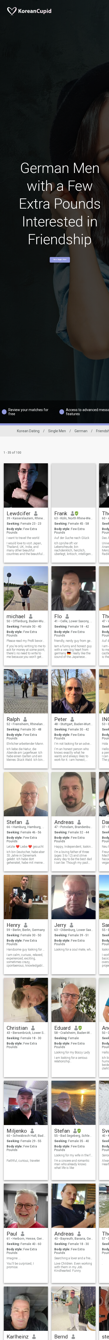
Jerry (60, 925)
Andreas (64, 822)
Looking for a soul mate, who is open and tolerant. (73, 949)
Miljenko (17, 1131)
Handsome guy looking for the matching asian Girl (26, 949)
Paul (12, 1234)
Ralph (13, 719)
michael (16, 616)
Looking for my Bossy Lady (72, 1052)
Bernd (61, 1337)
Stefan (14, 822)
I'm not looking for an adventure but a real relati (73, 744)
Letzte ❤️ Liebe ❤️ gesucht (25, 846)
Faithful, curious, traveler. (23, 1160)
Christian (17, 1028)
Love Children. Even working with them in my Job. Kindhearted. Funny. (73, 1267)
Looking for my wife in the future (73, 1155)
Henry (13, 925)
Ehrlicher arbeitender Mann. (25, 744)
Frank (60, 513)
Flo (58, 616)
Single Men (57, 431)
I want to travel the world (23, 538)
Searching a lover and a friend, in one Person (73, 1258)
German (81, 431)
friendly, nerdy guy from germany (73, 641)
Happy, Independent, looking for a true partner (73, 846)
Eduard (62, 1028)
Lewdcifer (18, 513)
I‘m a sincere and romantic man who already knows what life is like (71, 1164)
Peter (60, 719)
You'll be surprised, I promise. (20, 1265)
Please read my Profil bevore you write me (26, 641)
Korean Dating (28, 431)
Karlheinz (18, 1337)
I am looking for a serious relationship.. (70, 1059)
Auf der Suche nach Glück (71, 538)
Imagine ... (14, 1258)
